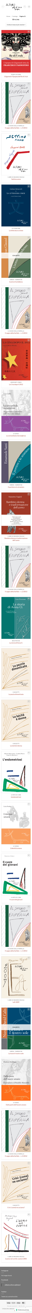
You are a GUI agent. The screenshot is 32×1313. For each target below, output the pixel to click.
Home (8, 16)
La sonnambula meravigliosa (16, 436)
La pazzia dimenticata (16, 694)
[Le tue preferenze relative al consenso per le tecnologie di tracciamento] (23, 1310)
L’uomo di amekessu (16, 282)
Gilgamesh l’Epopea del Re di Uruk (16, 76)
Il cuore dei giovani (16, 900)
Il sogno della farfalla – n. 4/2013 (16, 128)
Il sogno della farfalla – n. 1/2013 (16, 951)
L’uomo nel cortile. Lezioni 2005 (16, 1259)
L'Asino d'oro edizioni (12, 1285)
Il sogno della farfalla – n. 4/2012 (16, 1156)
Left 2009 (16, 1002)
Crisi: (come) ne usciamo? (16, 1207)
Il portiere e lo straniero (16, 487)
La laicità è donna (16, 746)
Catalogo (15, 16)
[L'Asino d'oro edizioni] (14, 6)
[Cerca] (24, 6)
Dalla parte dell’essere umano (16, 1105)
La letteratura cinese (16, 230)
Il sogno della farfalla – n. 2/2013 (16, 591)
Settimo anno (16, 179)
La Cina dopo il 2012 (16, 384)
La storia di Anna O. (16, 643)
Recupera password (12, 1306)
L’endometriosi (16, 797)
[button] (3, 6)
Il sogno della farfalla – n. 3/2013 (16, 333)
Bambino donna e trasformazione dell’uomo (16, 539)
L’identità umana (16, 848)
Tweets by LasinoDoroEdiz (9, 1296)
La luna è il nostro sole (16, 1053)
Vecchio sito (21, 1306)
